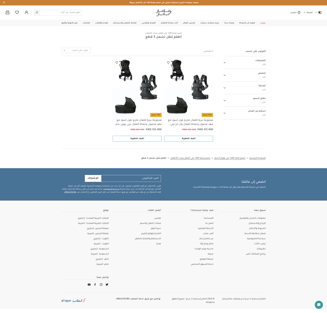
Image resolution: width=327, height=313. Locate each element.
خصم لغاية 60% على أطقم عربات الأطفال (163, 33)
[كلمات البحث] (36, 12)
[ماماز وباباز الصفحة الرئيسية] (163, 12)
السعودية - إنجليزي (99, 249)
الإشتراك (93, 178)
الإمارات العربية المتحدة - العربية (93, 223)
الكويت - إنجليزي (101, 239)
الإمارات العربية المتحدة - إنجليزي (93, 218)
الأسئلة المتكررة (205, 228)
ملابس (157, 218)
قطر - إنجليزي (102, 259)
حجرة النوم (156, 228)
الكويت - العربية (101, 244)
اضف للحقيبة (189, 138)
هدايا (158, 244)
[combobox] (76, 50)
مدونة (210, 254)
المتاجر (294, 13)
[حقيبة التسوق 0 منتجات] (7, 12)
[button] (263, 23)
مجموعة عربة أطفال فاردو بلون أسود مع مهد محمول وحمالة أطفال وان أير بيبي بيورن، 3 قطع (190, 123)
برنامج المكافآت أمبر (256, 254)
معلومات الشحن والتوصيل (252, 218)
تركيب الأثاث (260, 244)
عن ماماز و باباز (206, 239)
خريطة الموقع (206, 259)
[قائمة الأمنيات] (168, 62)
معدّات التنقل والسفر (150, 223)
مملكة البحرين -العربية (98, 233)
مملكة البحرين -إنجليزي (98, 228)
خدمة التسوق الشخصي (202, 264)
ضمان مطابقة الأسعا (255, 233)
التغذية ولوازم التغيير (151, 233)
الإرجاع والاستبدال (257, 223)
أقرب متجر (208, 233)
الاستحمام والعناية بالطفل (148, 239)
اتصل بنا (209, 223)
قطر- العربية (103, 264)
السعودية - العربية (100, 254)
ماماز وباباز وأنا (206, 244)
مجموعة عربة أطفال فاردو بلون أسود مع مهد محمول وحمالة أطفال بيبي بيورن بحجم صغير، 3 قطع (137, 123)
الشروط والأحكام (257, 228)
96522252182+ (70, 192)
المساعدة (208, 218)
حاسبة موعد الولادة (204, 249)
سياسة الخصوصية (111, 189)
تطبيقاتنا (261, 249)
